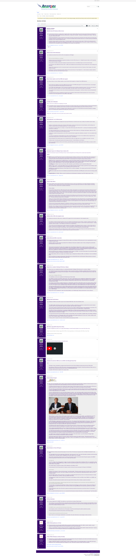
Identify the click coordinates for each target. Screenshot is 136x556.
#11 (97, 297)
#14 (97, 359)
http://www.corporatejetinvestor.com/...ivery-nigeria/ (55, 292)
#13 (97, 339)
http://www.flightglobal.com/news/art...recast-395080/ (55, 45)
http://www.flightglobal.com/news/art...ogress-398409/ (56, 493)
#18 (97, 521)
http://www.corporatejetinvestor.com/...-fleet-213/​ (55, 259)
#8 (97, 214)
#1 (97, 28)
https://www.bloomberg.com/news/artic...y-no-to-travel (56, 530)
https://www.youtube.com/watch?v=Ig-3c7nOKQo (55, 546)
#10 (97, 265)
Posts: (40, 38)
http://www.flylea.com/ (50, 335)
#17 (97, 497)
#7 (97, 179)
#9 (97, 236)
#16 (97, 446)
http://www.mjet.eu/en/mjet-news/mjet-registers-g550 (55, 261)
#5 (97, 117)
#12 (97, 325)
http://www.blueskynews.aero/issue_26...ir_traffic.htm (56, 440)
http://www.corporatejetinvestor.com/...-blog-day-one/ (55, 175)
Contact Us (92, 551)
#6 (97, 149)
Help (88, 551)
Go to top (97, 551)
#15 (97, 376)
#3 (97, 77)
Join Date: (40, 59)
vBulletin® (94, 553)
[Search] (98, 6)
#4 (97, 100)
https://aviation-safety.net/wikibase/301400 (54, 544)
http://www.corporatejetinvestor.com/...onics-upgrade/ (55, 95)
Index (38, 12)
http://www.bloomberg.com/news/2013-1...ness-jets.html (55, 111)
